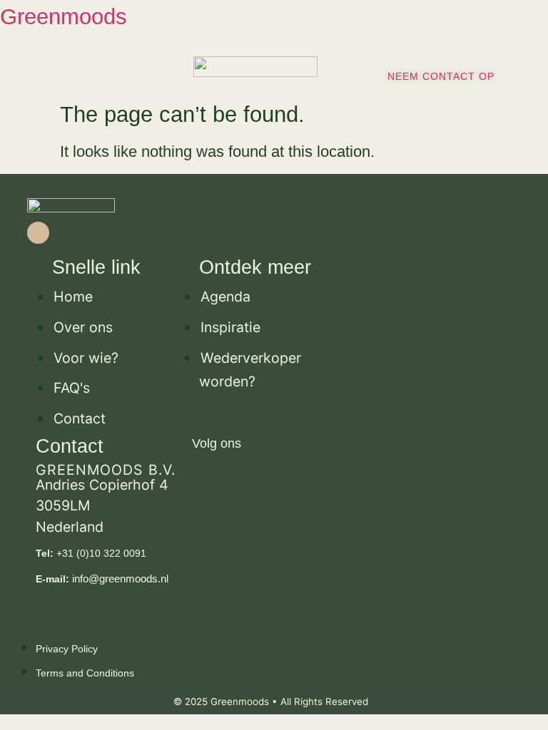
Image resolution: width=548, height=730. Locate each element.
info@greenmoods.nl (102, 578)
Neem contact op (440, 76)
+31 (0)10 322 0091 (432, 87)
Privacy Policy (67, 648)
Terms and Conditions (85, 673)
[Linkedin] (38, 233)
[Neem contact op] (392, 56)
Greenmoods (63, 16)
